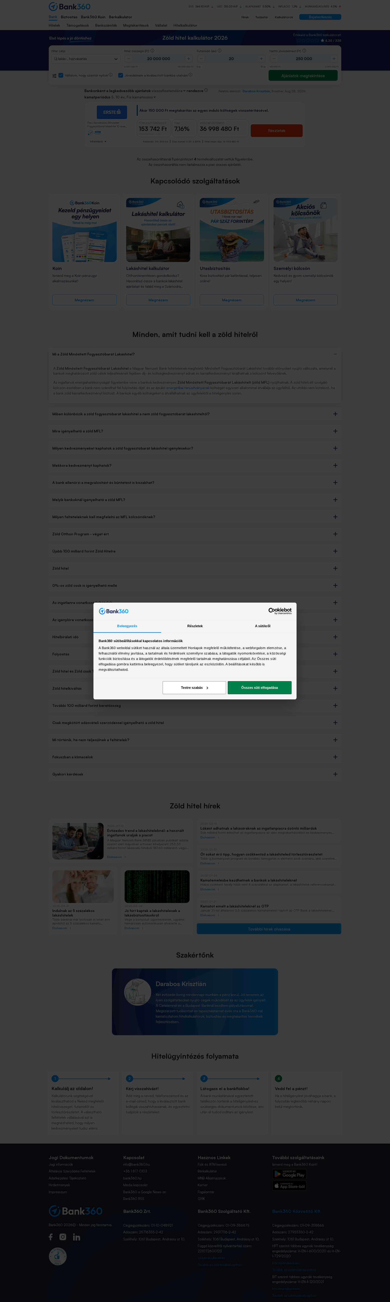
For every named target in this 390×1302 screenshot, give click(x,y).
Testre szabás (192, 687)
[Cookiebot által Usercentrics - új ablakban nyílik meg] (272, 611)
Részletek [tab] (195, 626)
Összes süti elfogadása (259, 687)
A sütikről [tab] (262, 626)
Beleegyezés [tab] (127, 626)
